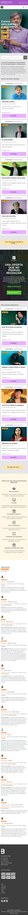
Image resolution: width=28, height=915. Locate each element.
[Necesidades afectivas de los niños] (14, 169)
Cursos (2, 889)
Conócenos (3, 886)
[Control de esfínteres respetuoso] (14, 396)
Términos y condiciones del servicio (8, 911)
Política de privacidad (21, 911)
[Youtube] (7, 901)
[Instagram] (2, 901)
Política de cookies (14, 913)
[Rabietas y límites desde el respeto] (14, 358)
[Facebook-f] (4, 901)
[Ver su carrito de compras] (23, 7)
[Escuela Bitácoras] (2, 7)
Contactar (3, 892)
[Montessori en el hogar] (14, 434)
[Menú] (26, 7)
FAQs (2, 891)
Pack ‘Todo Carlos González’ (7, 603)
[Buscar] (25, 57)
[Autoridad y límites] (14, 92)
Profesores (3, 887)
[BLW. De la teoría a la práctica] (14, 318)
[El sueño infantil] (14, 130)
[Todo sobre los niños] (14, 207)
